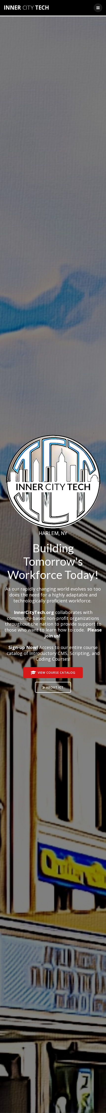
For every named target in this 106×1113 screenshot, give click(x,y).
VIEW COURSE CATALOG (56, 672)
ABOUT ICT (55, 687)
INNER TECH (26, 7)
